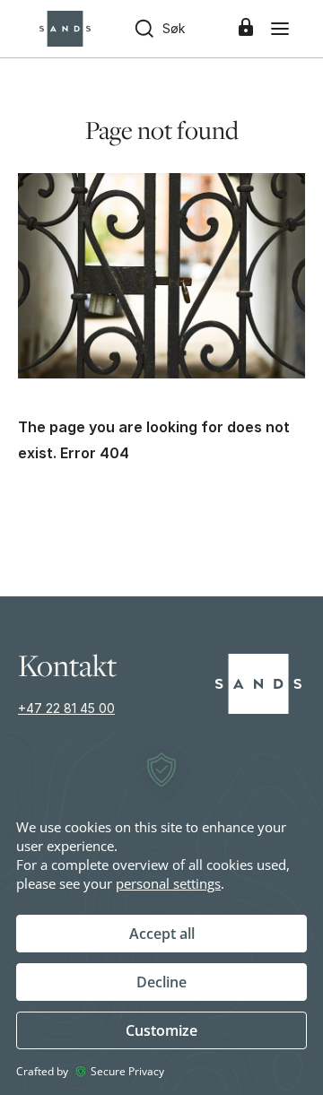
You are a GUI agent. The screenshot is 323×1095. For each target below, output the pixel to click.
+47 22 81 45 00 (66, 708)
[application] (161, 913)
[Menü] (280, 28)
